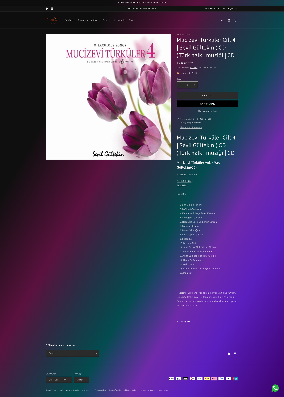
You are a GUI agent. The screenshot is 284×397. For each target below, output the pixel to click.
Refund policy (87, 390)
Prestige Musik (57, 390)
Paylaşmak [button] (185, 321)
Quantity (180, 79)
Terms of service (115, 390)
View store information (191, 127)
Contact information (147, 390)
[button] (82, 20)
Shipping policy (130, 390)
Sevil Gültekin (184, 181)
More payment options (207, 111)
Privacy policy (100, 390)
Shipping (193, 67)
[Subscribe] (95, 353)
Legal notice (163, 390)
